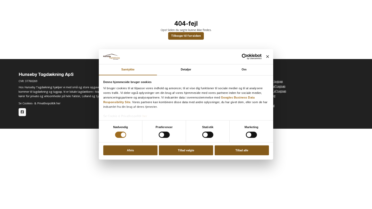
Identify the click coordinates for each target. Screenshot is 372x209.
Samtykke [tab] (128, 69)
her (144, 116)
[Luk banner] (267, 56)
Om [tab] (244, 69)
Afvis (130, 150)
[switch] (164, 135)
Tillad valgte (186, 150)
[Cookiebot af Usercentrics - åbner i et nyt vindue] (245, 57)
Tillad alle (241, 150)
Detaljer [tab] (186, 69)
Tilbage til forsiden (186, 36)
